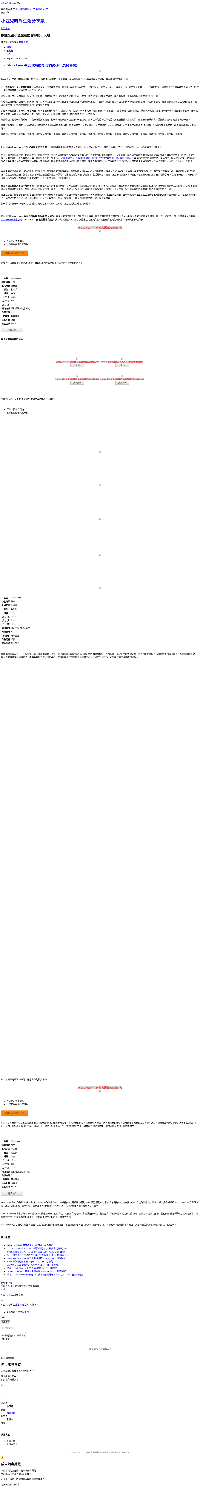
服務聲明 (125, 1452)
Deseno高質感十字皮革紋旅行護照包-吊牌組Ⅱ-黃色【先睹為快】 (38, 1255)
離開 (15, 1485)
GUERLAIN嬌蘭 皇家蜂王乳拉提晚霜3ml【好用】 (30, 1245)
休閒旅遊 (23, 42)
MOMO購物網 (83, 158)
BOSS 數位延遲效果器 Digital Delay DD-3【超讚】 (30, 1261)
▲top (3, 1317)
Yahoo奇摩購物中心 (65, 158)
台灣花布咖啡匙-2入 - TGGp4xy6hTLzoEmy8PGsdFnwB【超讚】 (37, 1252)
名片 (9, 54)
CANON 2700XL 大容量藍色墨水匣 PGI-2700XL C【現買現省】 (37, 1271)
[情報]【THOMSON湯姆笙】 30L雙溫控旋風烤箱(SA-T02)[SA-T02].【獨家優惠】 (45, 1274)
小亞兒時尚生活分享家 (23, 21)
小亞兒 (4, 1289)
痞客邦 (18, 1305)
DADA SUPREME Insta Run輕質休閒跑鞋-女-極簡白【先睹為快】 (38, 1248)
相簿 (9, 47)
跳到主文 (5, 28)
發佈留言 (5, 1339)
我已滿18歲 (6, 1485)
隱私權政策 (115, 1452)
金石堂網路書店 (123, 158)
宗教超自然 (23, 1312)
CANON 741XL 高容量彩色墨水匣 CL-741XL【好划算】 (33, 1265)
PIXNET (80, 1452)
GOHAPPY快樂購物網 (103, 158)
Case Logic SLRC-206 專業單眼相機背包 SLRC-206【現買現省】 (37, 1258)
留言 (24, 1305)
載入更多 (5, 1322)
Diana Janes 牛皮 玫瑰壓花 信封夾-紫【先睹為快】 (43, 65)
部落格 (10, 50)
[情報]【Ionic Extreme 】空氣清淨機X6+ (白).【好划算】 (33, 1268)
